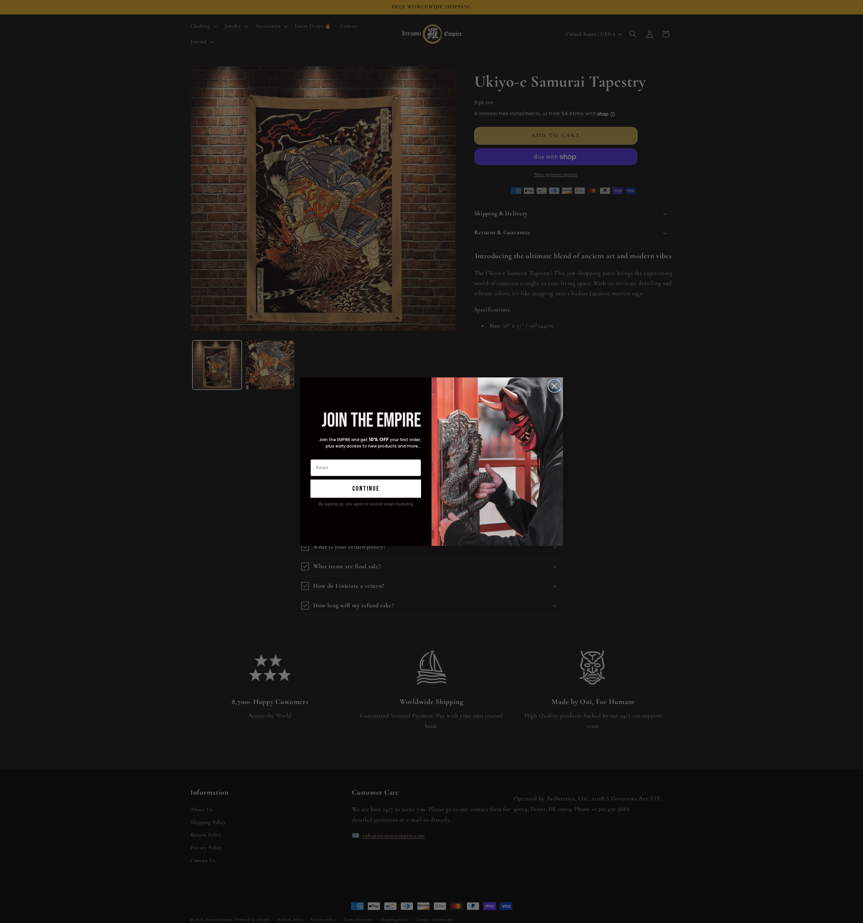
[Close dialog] (554, 386)
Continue (366, 489)
